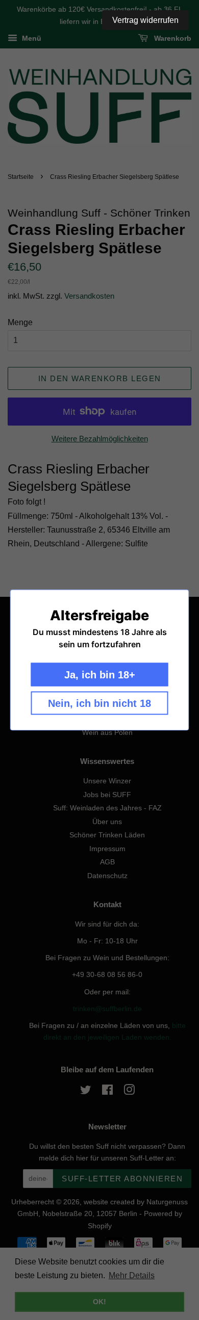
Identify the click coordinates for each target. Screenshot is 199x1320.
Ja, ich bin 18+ (99, 674)
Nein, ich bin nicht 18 (99, 703)
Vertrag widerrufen (145, 20)
